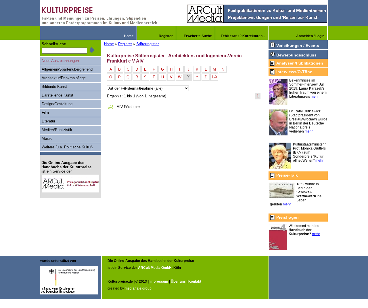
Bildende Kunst (54, 86)
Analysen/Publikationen (299, 63)
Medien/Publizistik (57, 130)
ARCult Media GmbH (155, 268)
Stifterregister (147, 44)
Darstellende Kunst (57, 95)
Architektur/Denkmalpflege (64, 78)
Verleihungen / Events (297, 45)
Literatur (48, 121)
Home (109, 44)
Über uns (178, 281)
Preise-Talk (287, 175)
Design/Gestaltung (57, 104)
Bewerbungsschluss (296, 55)
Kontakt (194, 281)
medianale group (138, 288)
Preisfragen (287, 217)
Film (45, 112)
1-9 (214, 77)
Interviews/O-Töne (294, 71)
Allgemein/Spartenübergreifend (67, 69)
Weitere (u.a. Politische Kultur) (67, 147)
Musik (47, 138)
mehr (315, 97)
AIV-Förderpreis (130, 107)
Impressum (159, 281)
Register (125, 44)
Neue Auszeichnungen (60, 60)
